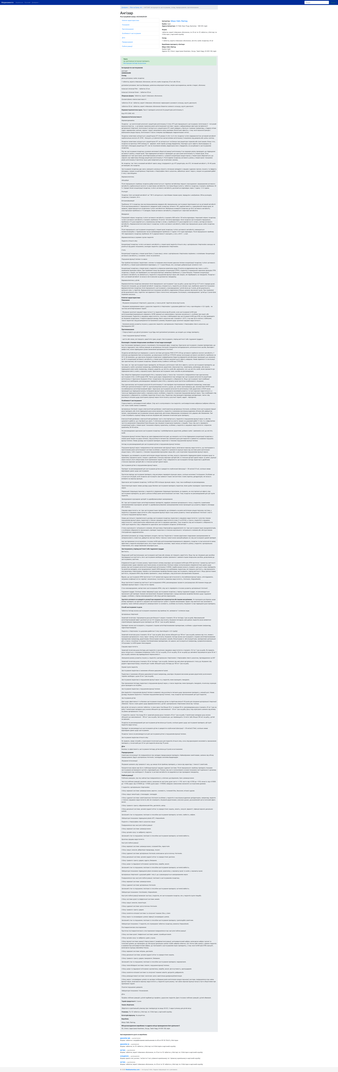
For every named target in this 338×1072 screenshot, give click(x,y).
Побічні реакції (127, 46)
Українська (19, 2)
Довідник (125, 7)
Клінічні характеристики (130, 20)
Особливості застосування (131, 33)
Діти (123, 38)
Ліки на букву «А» (136, 7)
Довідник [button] (35, 2)
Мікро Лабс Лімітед (179, 21)
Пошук (333, 2)
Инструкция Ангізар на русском (134, 63)
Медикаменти (7, 2)
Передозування (127, 42)
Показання (125, 25)
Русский (27, 2)
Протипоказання (128, 29)
